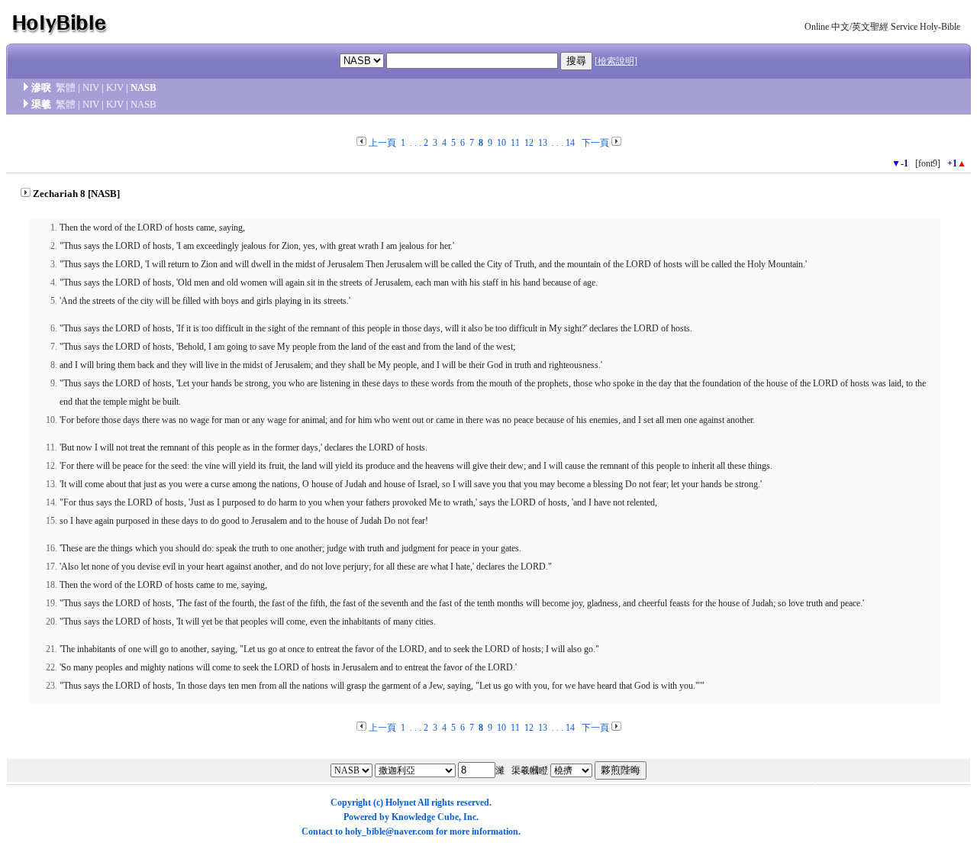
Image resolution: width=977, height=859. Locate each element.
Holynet (400, 802)
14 (570, 142)
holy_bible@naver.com (389, 831)
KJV (115, 87)
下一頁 (595, 142)
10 (501, 142)
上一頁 (382, 142)
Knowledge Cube (425, 817)
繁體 (66, 87)
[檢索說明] (616, 61)
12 (529, 142)
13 (542, 142)
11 (515, 142)
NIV (90, 87)
